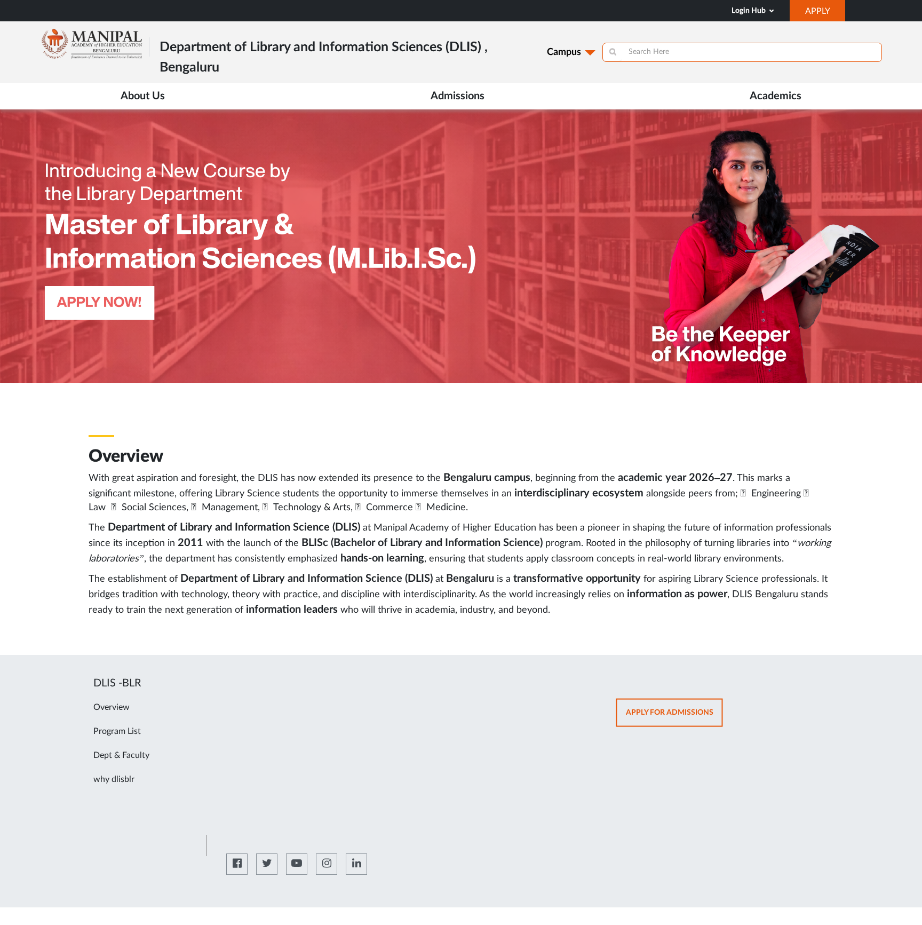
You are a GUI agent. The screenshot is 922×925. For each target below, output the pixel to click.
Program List (117, 731)
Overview (111, 707)
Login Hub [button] (749, 10)
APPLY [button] (825, 13)
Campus (564, 52)
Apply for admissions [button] (674, 717)
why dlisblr (113, 779)
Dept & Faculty (121, 755)
